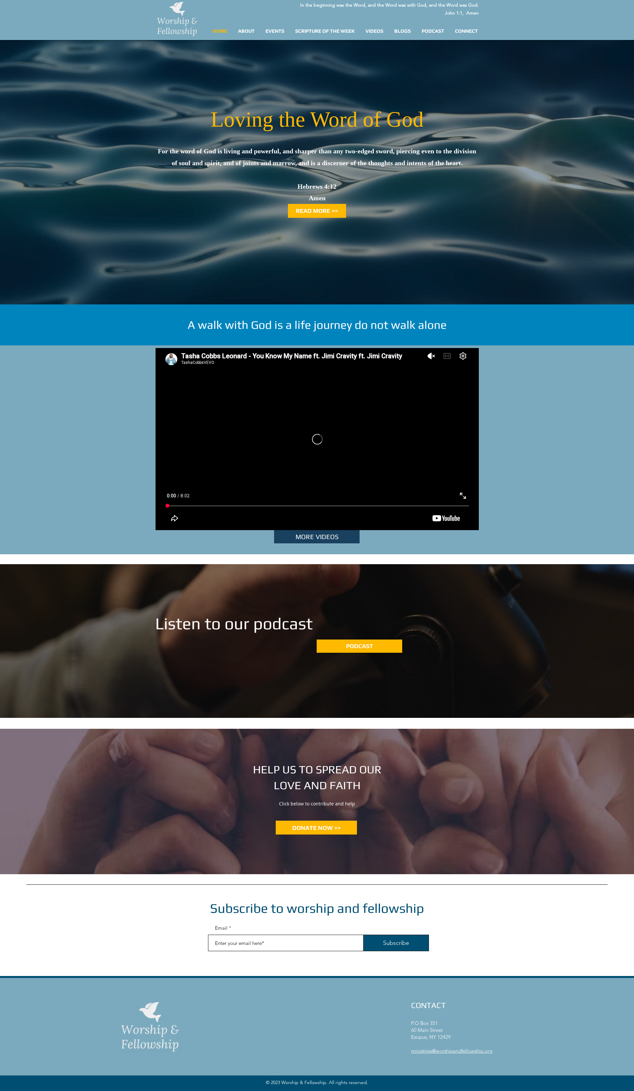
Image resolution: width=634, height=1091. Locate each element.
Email (221, 927)
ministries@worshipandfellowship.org (451, 1051)
